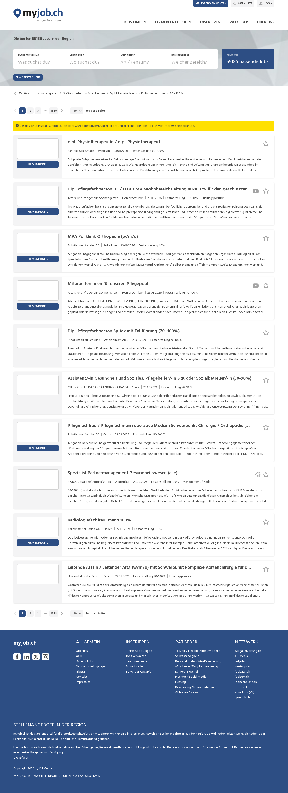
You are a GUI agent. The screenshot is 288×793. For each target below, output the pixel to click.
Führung (180, 681)
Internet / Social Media (190, 676)
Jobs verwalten (136, 656)
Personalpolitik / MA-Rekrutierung (198, 661)
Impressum (83, 681)
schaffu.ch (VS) (244, 692)
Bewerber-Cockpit (138, 671)
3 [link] (38, 110)
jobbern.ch (242, 676)
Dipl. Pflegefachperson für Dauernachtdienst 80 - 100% (146, 93)
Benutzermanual (137, 661)
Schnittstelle (134, 666)
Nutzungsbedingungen (91, 666)
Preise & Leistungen (139, 650)
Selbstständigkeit (187, 656)
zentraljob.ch (243, 666)
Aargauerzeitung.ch (248, 650)
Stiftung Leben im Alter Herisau (84, 93)
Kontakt (81, 676)
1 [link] (22, 110)
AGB (79, 656)
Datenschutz (84, 661)
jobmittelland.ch (246, 681)
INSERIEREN (210, 22)
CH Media (241, 656)
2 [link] (30, 110)
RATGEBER (239, 22)
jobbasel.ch (242, 671)
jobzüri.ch (241, 687)
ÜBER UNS (265, 22)
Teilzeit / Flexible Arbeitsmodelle (197, 650)
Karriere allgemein (187, 671)
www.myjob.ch (48, 93)
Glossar (81, 671)
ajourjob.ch (242, 697)
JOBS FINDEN (134, 22)
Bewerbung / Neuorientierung (195, 687)
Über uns (82, 650)
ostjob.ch (241, 661)
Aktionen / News (186, 692)
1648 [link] (53, 110)
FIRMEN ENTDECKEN (173, 22)
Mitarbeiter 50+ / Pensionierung (196, 666)
